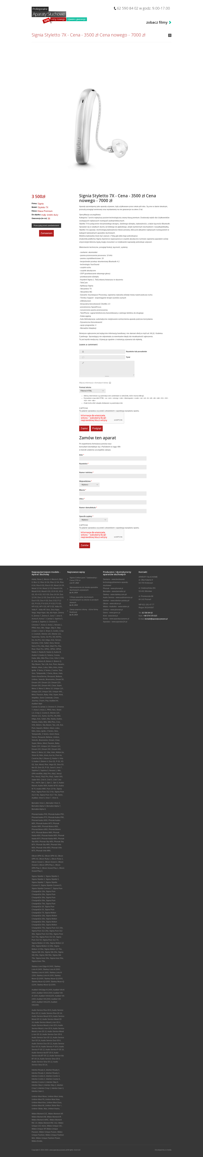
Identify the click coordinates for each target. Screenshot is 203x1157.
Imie (81, 455)
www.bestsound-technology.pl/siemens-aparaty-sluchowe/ (115, 582)
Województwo (85, 481)
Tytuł (128, 357)
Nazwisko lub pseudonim (136, 352)
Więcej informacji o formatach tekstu (93, 383)
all (169, 35)
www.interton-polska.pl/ (120, 601)
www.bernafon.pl (118, 591)
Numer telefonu (86, 472)
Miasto (82, 490)
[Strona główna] (59, 15)
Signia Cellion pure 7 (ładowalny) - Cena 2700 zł (84, 579)
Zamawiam (46, 233)
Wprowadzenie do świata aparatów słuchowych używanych (84, 588)
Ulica (82, 499)
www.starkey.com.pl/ (119, 594)
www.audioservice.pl (124, 597)
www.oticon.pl (115, 604)
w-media (168, 1150)
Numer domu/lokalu (88, 508)
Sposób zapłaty (86, 516)
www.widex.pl (123, 607)
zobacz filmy (156, 22)
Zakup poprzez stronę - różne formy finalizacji (84, 610)
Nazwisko (84, 464)
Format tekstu (85, 387)
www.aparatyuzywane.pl (119, 619)
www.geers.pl (114, 613)
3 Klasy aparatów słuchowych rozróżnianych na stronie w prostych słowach (84, 600)
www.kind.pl (113, 616)
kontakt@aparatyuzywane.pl (156, 619)
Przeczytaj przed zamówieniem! (46, 225)
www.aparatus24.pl (119, 622)
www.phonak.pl (117, 588)
